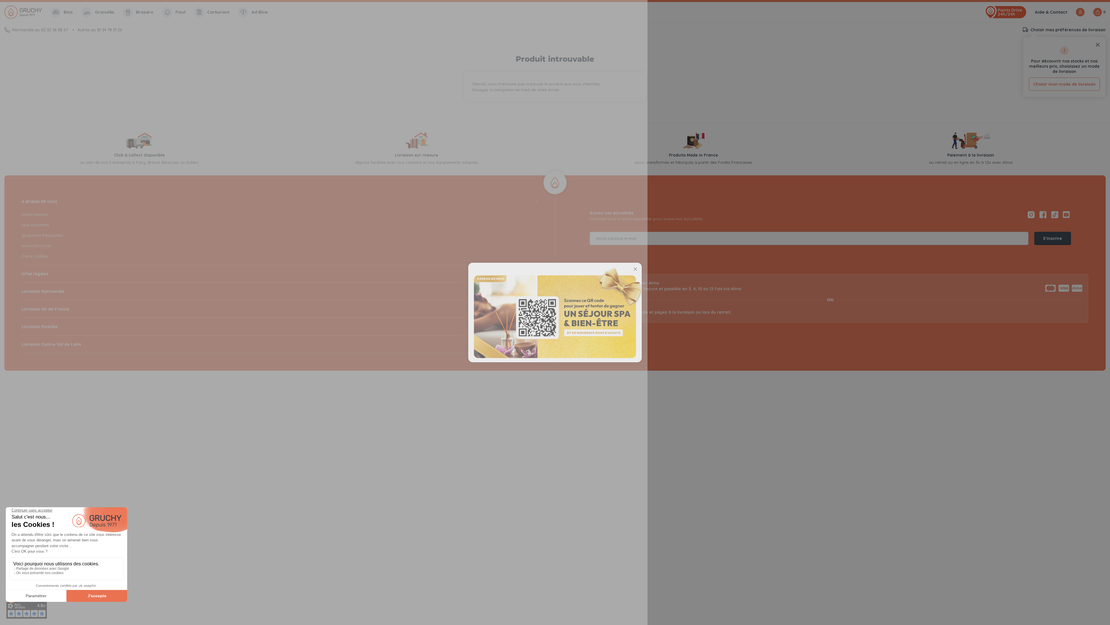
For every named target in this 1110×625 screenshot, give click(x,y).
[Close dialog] (635, 269)
